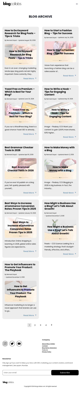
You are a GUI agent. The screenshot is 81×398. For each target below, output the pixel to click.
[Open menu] (77, 3)
